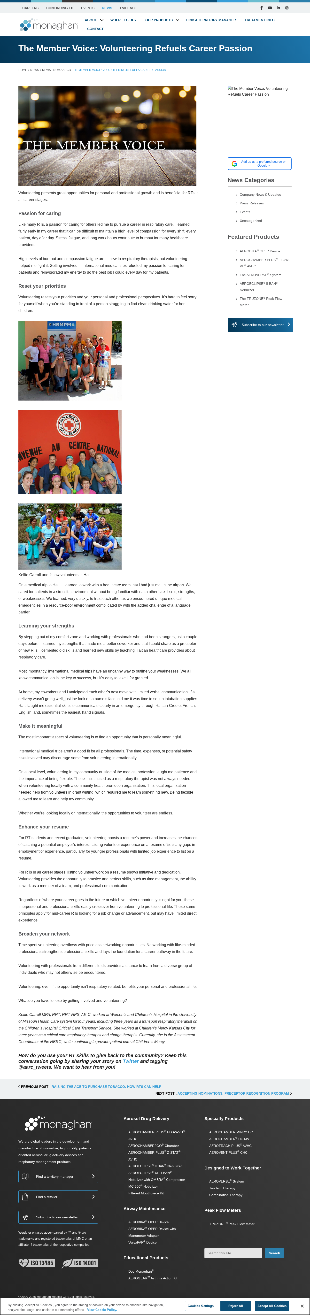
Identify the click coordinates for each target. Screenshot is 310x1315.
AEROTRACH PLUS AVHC (230, 1146)
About (91, 20)
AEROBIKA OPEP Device (260, 251)
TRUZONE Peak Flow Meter (232, 1224)
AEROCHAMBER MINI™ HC (231, 1132)
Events (87, 8)
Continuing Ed (59, 8)
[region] (155, 1306)
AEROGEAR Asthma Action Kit (152, 1278)
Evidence (128, 8)
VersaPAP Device (142, 1242)
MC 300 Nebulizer (143, 1186)
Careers (30, 8)
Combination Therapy (225, 1195)
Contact (95, 29)
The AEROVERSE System (260, 275)
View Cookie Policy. (102, 1310)
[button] (102, 20)
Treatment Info (260, 20)
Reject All (235, 1306)
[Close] (302, 1306)
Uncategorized (251, 221)
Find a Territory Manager (211, 20)
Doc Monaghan (141, 1271)
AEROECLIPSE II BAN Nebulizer (155, 1166)
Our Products (159, 20)
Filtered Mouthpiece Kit (146, 1193)
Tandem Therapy (222, 1188)
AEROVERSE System (226, 1181)
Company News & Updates (260, 194)
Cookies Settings (201, 1306)
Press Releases (252, 203)
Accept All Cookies (271, 1306)
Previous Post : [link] (90, 1087)
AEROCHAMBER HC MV (229, 1139)
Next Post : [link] (222, 1093)
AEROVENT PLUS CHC (228, 1152)
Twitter (131, 1061)
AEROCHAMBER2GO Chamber (153, 1146)
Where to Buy (123, 20)
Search (274, 1253)
